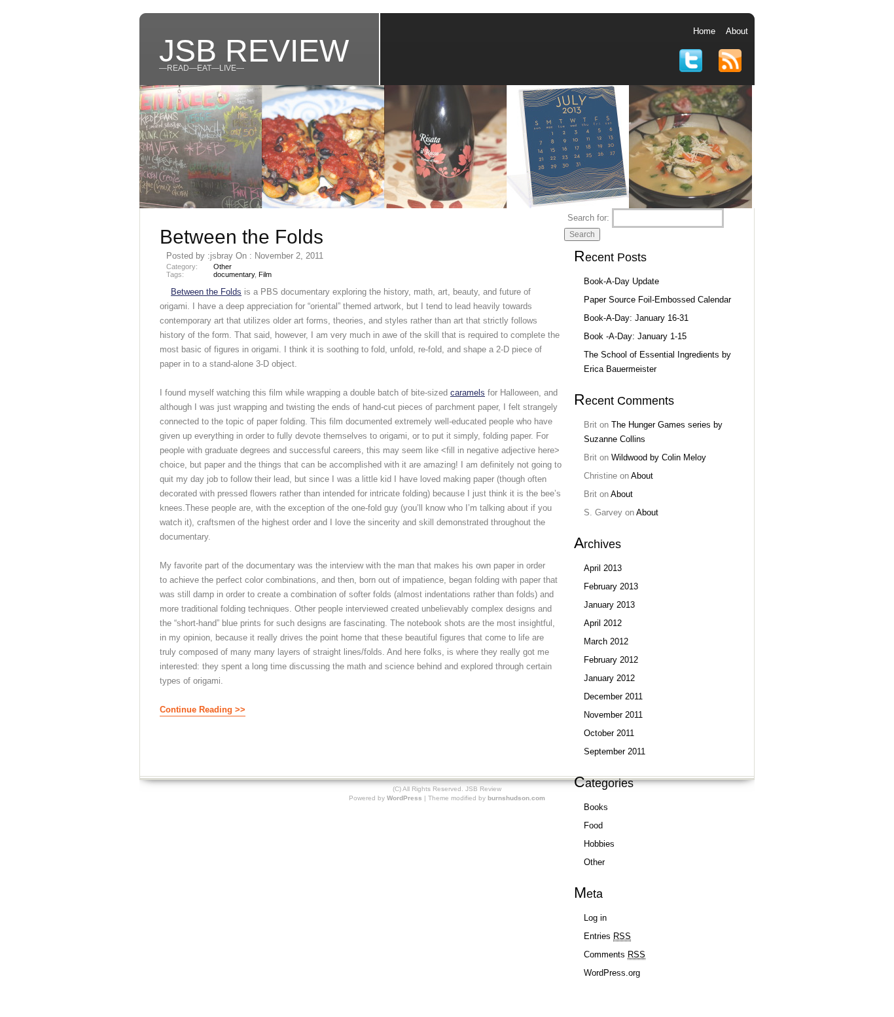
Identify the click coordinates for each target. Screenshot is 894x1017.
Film (265, 274)
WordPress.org (612, 973)
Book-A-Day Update (621, 281)
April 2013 (603, 568)
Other (222, 266)
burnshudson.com (516, 798)
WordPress (404, 798)
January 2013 (609, 605)
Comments (614, 954)
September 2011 (614, 751)
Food (593, 825)
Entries (607, 936)
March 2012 (606, 641)
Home (704, 31)
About (737, 31)
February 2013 (611, 586)
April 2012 (603, 623)
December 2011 (613, 696)
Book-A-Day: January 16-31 (636, 318)
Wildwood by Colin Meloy (658, 457)
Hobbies (599, 844)
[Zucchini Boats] (323, 205)
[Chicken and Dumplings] (690, 205)
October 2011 (609, 733)
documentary (234, 274)
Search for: (588, 218)
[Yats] (200, 205)
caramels (467, 393)
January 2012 (609, 678)
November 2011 (613, 715)
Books (596, 807)
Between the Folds (241, 237)
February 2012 (611, 660)
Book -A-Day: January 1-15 (635, 336)
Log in (595, 918)
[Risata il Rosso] (445, 205)
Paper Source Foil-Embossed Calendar (657, 300)
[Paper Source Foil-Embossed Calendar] (568, 205)
